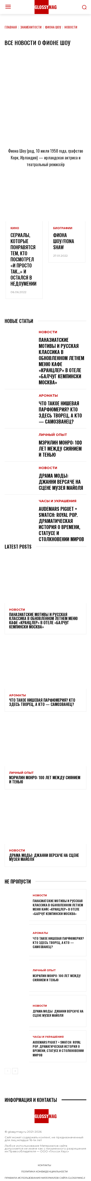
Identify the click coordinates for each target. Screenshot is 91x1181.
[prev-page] (7, 1071)
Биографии (62, 228)
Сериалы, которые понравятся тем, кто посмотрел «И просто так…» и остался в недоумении (23, 259)
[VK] (53, 185)
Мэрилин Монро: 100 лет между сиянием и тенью (60, 448)
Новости (48, 332)
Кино (14, 228)
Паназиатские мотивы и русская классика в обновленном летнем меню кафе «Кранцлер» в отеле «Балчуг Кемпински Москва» (61, 361)
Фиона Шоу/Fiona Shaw (63, 241)
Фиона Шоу (53, 27)
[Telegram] (22, 185)
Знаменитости (31, 27)
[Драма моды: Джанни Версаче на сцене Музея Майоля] (19, 473)
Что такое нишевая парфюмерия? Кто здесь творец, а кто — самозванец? (60, 412)
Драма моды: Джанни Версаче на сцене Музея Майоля (61, 481)
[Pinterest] (69, 185)
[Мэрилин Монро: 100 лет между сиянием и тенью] (19, 440)
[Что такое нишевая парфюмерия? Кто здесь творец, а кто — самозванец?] (19, 401)
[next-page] (15, 1071)
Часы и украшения (57, 501)
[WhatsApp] (38, 185)
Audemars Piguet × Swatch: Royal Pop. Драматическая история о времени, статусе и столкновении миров (61, 524)
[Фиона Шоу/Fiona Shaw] (66, 210)
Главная (11, 27)
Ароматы (48, 395)
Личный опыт (53, 435)
